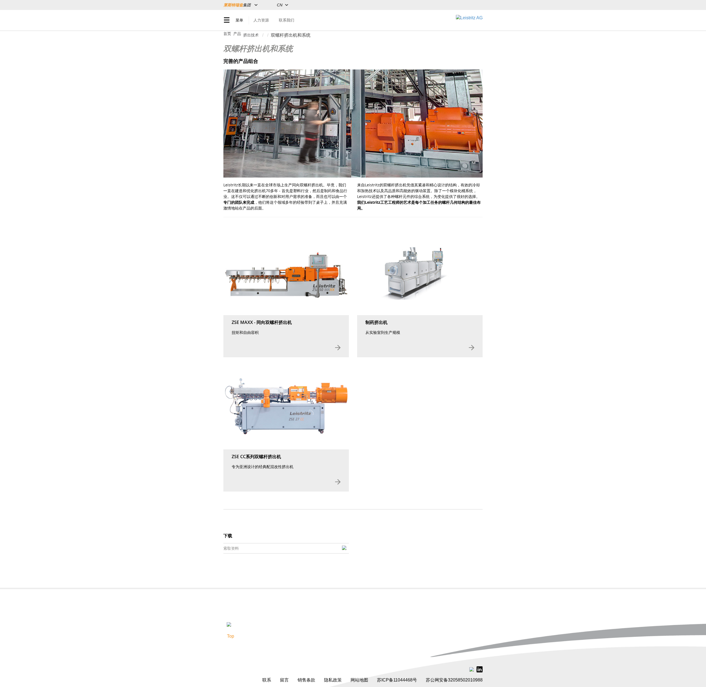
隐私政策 (333, 680)
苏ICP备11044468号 (397, 680)
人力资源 (261, 20)
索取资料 (231, 548)
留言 (284, 680)
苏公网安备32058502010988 (454, 680)
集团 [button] (238, 5)
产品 (237, 33)
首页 (227, 33)
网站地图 (359, 680)
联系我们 (286, 20)
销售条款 (306, 680)
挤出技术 (251, 35)
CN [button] (279, 5)
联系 (266, 680)
